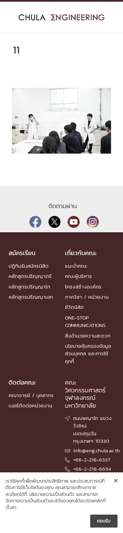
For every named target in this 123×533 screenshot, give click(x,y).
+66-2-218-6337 (91, 460)
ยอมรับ (104, 520)
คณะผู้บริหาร (78, 276)
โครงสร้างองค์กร (83, 287)
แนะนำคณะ (76, 266)
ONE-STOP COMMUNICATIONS (85, 321)
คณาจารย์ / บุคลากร (31, 395)
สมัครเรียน (22, 252)
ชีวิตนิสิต (74, 307)
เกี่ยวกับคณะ (81, 252)
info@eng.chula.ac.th (96, 450)
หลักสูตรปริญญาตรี (30, 276)
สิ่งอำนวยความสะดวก (87, 336)
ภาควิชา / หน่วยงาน (87, 297)
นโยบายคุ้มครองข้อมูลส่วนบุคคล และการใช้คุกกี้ (88, 353)
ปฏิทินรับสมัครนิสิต (29, 266)
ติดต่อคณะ (22, 382)
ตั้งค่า (11, 507)
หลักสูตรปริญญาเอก (31, 297)
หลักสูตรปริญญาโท (29, 287)
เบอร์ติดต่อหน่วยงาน (30, 405)
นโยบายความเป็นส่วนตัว (51, 494)
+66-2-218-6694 (92, 469)
